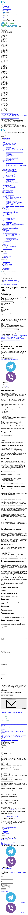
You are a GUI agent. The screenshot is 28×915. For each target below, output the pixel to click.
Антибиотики (6, 139)
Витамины (5, 145)
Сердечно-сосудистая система (10, 233)
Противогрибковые (10, 179)
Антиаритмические (10, 235)
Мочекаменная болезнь (11, 246)
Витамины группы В (11, 148)
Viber (22, 912)
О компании (6, 6)
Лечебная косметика (8, 192)
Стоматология (6, 241)
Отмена (11, 17)
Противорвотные (10, 155)
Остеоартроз (9, 213)
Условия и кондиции (8, 265)
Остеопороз (8, 214)
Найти (21, 132)
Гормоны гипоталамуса (11, 171)
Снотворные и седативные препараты (15, 206)
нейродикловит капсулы (6, 275)
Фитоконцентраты (7, 249)
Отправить (16, 329)
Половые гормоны (10, 176)
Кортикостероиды (10, 175)
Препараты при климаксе (12, 166)
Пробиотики (9, 154)
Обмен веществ (6, 208)
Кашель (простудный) (11, 187)
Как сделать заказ (7, 268)
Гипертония (8, 240)
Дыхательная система (8, 185)
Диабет (5, 184)
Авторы (5, 832)
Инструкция (6, 386)
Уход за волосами (10, 195)
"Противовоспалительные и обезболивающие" (11, 712)
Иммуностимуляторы (8, 190)
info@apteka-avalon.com (10, 838)
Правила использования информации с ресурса (12, 842)
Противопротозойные (11, 223)
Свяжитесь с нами (7, 264)
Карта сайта (3, 843)
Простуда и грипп (7, 217)
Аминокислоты (6, 138)
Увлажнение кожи (10, 180)
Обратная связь (6, 269)
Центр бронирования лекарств (10, 827)
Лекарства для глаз (7, 191)
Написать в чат (4, 891)
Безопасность (6, 263)
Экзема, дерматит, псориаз (12, 182)
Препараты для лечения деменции (14, 202)
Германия (23, 297)
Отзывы (5, 829)
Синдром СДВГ (9, 204)
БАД (4, 142)
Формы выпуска (7, 256)
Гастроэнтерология (7, 150)
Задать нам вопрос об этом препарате (9, 359)
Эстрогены (8, 168)
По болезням (6, 257)
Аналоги (5, 253)
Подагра (5, 215)
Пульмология (6, 230)
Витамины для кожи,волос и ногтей (14, 149)
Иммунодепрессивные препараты (11, 188)
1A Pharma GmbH (13, 297)
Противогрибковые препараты (10, 227)
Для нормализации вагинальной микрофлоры (16, 165)
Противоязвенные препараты (13, 156)
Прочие (5, 229)
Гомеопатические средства (9, 169)
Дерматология (6, 177)
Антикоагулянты (10, 236)
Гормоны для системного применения (15, 172)
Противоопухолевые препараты (10, 228)
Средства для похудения (11, 211)
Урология (5, 245)
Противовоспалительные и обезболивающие (13, 224)
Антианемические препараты (13, 234)
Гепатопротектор (7, 160)
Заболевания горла (10, 218)
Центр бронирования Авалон (10, 280)
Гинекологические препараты (10, 161)
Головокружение (10, 199)
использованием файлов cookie (18, 872)
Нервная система (7, 196)
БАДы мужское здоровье (11, 143)
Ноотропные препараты (11, 201)
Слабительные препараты (12, 158)
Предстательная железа (11, 247)
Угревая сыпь (9, 181)
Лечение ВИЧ (9, 222)
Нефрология (6, 207)
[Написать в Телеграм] (11, 371)
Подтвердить (6, 17)
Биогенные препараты (11, 231)
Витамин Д (8, 147)
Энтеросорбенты (10, 159)
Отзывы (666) (6, 7)
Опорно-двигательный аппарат (10, 212)
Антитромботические (11, 238)
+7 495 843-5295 (13, 809)
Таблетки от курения (8, 242)
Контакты (5, 10)
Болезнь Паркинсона (11, 198)
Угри (4, 244)
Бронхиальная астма (10, 186)
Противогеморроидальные (9, 225)
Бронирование (6, 262)
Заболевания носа (10, 219)
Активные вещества (8, 254)
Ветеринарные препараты (9, 144)
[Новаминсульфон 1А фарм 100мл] (9, 284)
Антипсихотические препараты (13, 197)
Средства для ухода (10, 193)
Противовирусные (7, 220)
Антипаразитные (7, 140)
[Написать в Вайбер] (11, 381)
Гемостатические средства (12, 239)
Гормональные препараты (9, 170)
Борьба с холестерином (11, 209)
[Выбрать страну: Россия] (1, 111)
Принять (2, 873)
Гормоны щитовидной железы (13, 174)
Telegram (23, 902)
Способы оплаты (7, 9)
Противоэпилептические (12, 203)
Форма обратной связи (7, 844)
